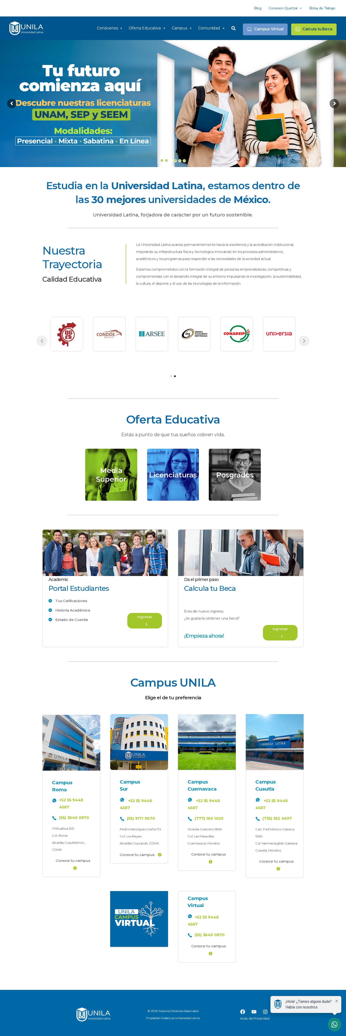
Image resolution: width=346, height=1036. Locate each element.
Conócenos (107, 28)
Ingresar (145, 617)
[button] (171, 376)
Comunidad (209, 28)
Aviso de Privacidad (255, 1018)
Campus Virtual (269, 29)
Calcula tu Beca (317, 29)
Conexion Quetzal (283, 8)
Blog (258, 8)
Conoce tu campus (73, 860)
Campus (179, 28)
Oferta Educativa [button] (145, 28)
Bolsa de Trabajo (322, 8)
